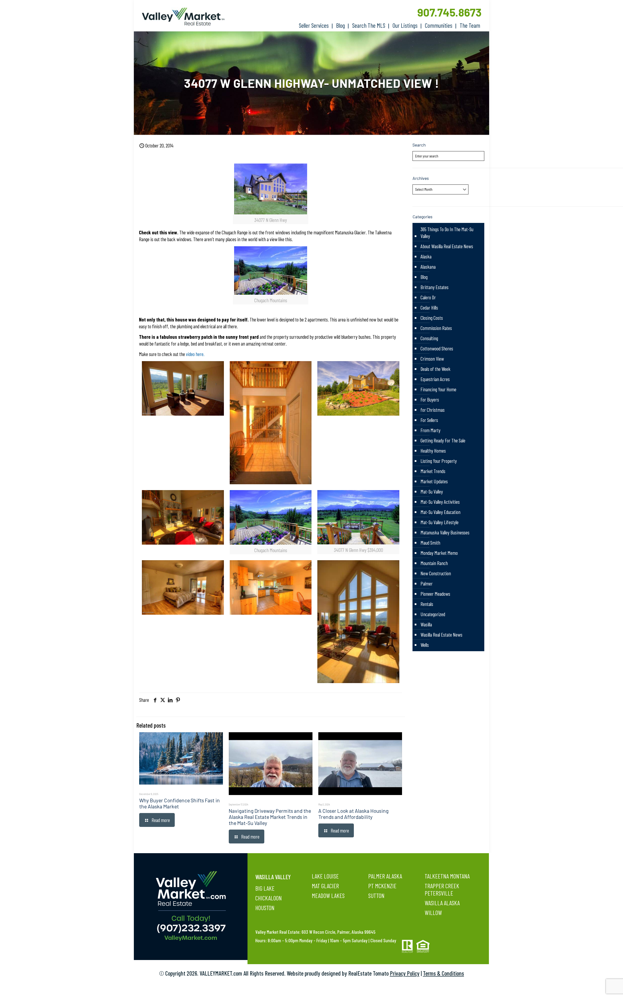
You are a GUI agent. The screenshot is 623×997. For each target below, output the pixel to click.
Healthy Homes (433, 451)
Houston (265, 907)
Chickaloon (268, 898)
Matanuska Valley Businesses (445, 532)
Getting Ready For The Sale (443, 440)
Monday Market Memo (439, 553)
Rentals (427, 604)
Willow (433, 912)
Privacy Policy (405, 973)
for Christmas (433, 410)
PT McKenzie (382, 885)
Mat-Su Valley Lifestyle (439, 522)
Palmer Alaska (385, 876)
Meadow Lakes (328, 895)
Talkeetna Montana (447, 876)
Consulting (429, 338)
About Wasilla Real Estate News (447, 246)
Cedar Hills (429, 307)
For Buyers (430, 399)
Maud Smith (430, 543)
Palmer (427, 583)
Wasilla (426, 624)
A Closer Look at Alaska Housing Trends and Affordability (353, 814)
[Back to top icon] (600, 987)
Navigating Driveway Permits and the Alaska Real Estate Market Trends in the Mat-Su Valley (270, 817)
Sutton (376, 895)
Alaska (426, 256)
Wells (425, 645)
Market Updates (434, 481)
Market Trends (433, 471)
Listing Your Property (439, 461)
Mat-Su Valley (432, 491)
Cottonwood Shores (437, 348)
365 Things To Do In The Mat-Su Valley (447, 232)
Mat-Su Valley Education (440, 512)
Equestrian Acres (435, 379)
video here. (195, 354)
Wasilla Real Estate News (441, 634)
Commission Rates (436, 328)
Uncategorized (433, 614)
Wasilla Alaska (442, 902)
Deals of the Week (435, 369)
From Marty (430, 430)
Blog (424, 277)
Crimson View (432, 359)
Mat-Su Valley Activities (440, 502)
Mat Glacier (325, 885)
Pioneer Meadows (435, 594)
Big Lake (265, 888)
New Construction (436, 573)
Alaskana (428, 267)
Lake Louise (325, 876)
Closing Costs (432, 318)
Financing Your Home (438, 389)
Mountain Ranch (434, 563)
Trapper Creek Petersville (442, 889)
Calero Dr (428, 297)
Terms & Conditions (443, 973)
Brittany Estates (435, 287)
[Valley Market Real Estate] (181, 16)
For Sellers (429, 420)
